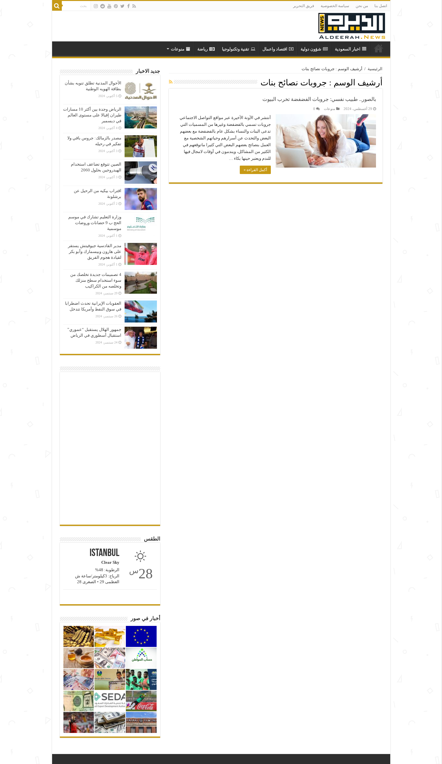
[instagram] (95, 6)
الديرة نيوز (378, 48)
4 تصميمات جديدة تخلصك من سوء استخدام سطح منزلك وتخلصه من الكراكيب (95, 280)
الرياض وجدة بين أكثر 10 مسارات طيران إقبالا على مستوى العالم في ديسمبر (92, 115)
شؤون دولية (311, 49)
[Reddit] (102, 6)
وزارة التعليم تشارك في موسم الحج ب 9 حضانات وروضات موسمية (94, 222)
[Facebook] (128, 6)
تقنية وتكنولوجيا (235, 49)
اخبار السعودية (347, 49)
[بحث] (57, 6)
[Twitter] (122, 6)
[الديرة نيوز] (351, 24)
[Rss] (134, 6)
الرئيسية (375, 68)
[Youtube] (109, 6)
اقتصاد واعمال (274, 49)
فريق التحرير (303, 6)
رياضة (202, 49)
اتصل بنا (380, 6)
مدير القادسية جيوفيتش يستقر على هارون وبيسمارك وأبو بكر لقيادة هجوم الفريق (94, 251)
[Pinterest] (115, 6)
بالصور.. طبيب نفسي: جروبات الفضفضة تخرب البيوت (319, 99)
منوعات (177, 49)
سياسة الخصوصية (335, 6)
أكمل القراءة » (255, 170)
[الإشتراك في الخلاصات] (170, 82)
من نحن (362, 6)
